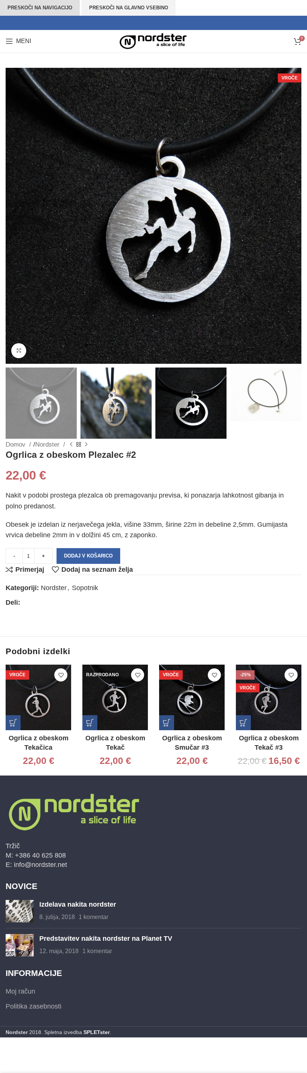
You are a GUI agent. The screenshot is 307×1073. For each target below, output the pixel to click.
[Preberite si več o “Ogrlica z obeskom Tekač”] (89, 722)
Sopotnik (85, 588)
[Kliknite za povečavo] (18, 350)
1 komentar (93, 916)
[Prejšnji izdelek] (71, 444)
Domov (16, 444)
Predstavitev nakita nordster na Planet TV (105, 938)
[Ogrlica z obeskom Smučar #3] (192, 697)
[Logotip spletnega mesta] (153, 41)
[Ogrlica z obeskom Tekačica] (38, 697)
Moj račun (20, 991)
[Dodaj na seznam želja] (60, 674)
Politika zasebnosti (33, 1006)
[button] (13, 722)
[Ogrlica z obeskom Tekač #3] (268, 697)
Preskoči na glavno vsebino (128, 7)
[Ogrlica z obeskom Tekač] (115, 697)
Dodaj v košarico (88, 556)
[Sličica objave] (20, 911)
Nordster (48, 444)
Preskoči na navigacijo (39, 7)
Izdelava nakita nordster (77, 904)
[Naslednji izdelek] (86, 444)
